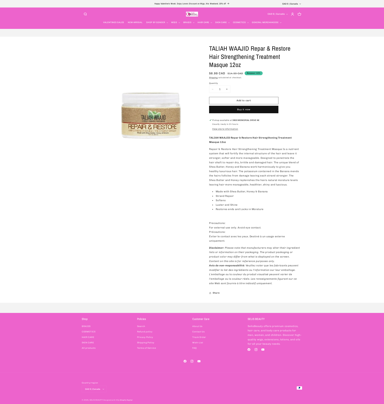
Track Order (199, 337)
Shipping (213, 77)
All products (89, 348)
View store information (225, 129)
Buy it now (243, 109)
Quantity (213, 83)
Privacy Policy (145, 337)
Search (141, 326)
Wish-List (197, 342)
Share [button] (216, 292)
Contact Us (198, 331)
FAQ (194, 348)
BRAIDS (86, 326)
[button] (85, 14)
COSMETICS (89, 331)
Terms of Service (146, 348)
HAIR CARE (88, 337)
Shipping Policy (145, 342)
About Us (197, 326)
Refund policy (145, 331)
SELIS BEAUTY (96, 400)
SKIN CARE (88, 342)
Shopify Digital (126, 400)
